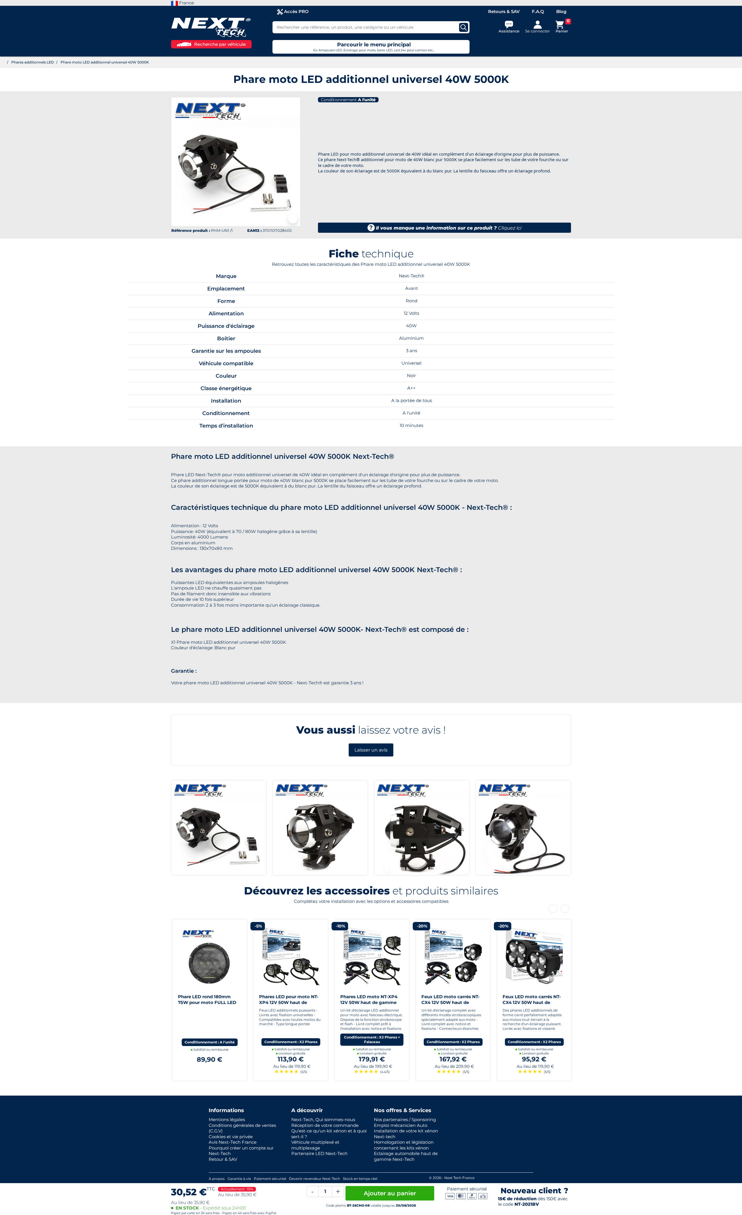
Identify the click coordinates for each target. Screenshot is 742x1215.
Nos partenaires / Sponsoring (405, 1119)
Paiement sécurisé (270, 1178)
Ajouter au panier (390, 1193)
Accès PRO (296, 11)
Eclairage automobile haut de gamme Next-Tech (406, 1156)
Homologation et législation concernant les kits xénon (404, 1145)
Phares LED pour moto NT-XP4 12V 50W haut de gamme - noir (288, 1002)
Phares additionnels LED (32, 62)
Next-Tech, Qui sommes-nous (323, 1119)
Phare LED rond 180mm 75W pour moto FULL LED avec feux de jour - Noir (206, 1002)
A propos (217, 1178)
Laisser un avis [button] (371, 750)
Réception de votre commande (325, 1125)
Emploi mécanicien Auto (400, 1125)
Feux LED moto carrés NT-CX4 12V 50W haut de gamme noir (531, 1002)
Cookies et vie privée (231, 1136)
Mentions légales (227, 1119)
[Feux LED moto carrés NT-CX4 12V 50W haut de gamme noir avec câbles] (452, 956)
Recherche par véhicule (220, 44)
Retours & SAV (504, 11)
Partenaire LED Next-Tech (319, 1153)
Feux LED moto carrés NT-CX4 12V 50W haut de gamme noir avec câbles (450, 1002)
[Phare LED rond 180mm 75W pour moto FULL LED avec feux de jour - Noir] (208, 956)
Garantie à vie (239, 1178)
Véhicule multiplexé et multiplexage (315, 1145)
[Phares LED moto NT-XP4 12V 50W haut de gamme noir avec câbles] (371, 956)
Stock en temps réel (360, 1178)
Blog (561, 11)
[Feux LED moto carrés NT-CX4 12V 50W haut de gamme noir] (533, 956)
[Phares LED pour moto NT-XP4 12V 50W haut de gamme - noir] (290, 956)
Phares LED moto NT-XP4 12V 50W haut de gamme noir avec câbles (368, 1002)
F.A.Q (538, 11)
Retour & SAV (223, 1159)
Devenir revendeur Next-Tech (314, 1178)
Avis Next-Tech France (233, 1142)
